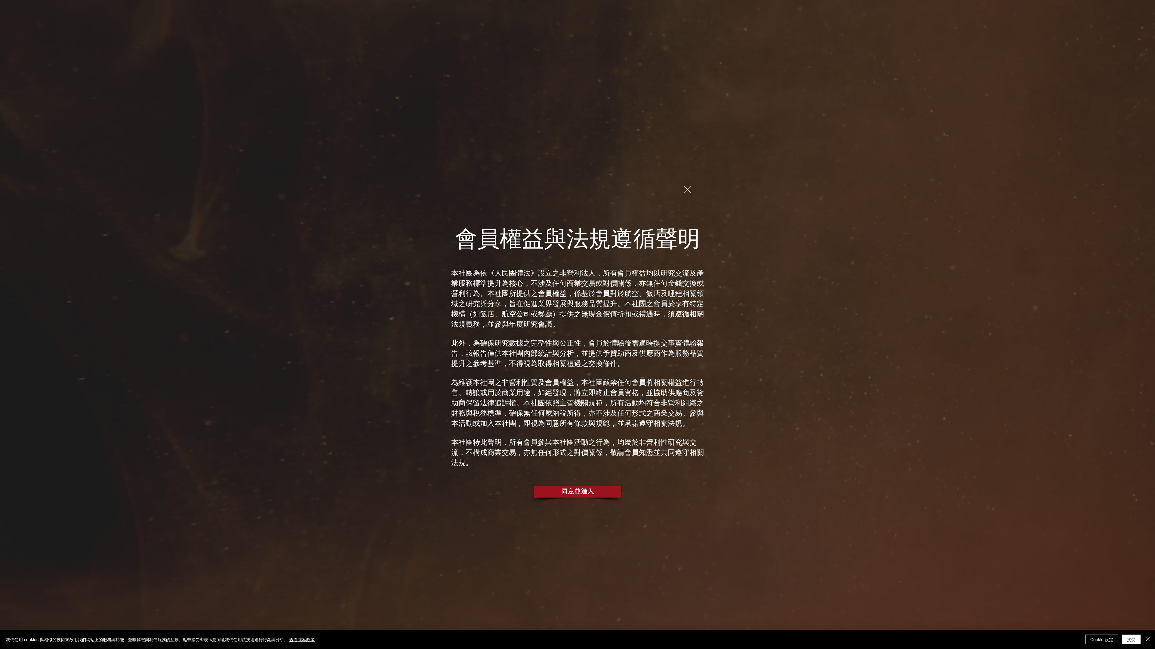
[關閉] (1147, 639)
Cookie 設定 (1101, 639)
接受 (1131, 639)
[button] (687, 189)
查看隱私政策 (302, 639)
